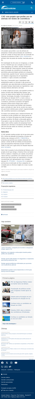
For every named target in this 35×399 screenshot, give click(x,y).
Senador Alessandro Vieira (8, 206)
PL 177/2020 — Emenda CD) (16, 161)
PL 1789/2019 (4, 192)
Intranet (5, 374)
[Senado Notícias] (8, 8)
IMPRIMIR (5, 214)
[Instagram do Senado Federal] (11, 362)
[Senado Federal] (17, 2)
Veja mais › (31, 359)
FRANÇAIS (17, 369)
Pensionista (4, 384)
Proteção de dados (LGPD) (8, 388)
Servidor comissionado (7, 379)
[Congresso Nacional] (6, 366)
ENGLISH (3, 369)
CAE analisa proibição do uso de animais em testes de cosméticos (17, 178)
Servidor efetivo (5, 377)
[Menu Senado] (3, 2)
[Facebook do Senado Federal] (3, 362)
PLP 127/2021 (6, 147)
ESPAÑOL (10, 369)
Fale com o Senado (8, 390)
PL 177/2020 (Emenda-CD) (7, 189)
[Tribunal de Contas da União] (10, 366)
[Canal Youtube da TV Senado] (15, 362)
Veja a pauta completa (7, 183)
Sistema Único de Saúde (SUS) (9, 209)
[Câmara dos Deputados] (2, 366)
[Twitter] (7, 362)
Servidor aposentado (7, 382)
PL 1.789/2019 (22, 138)
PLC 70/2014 (4, 194)
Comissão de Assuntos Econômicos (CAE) (11, 204)
